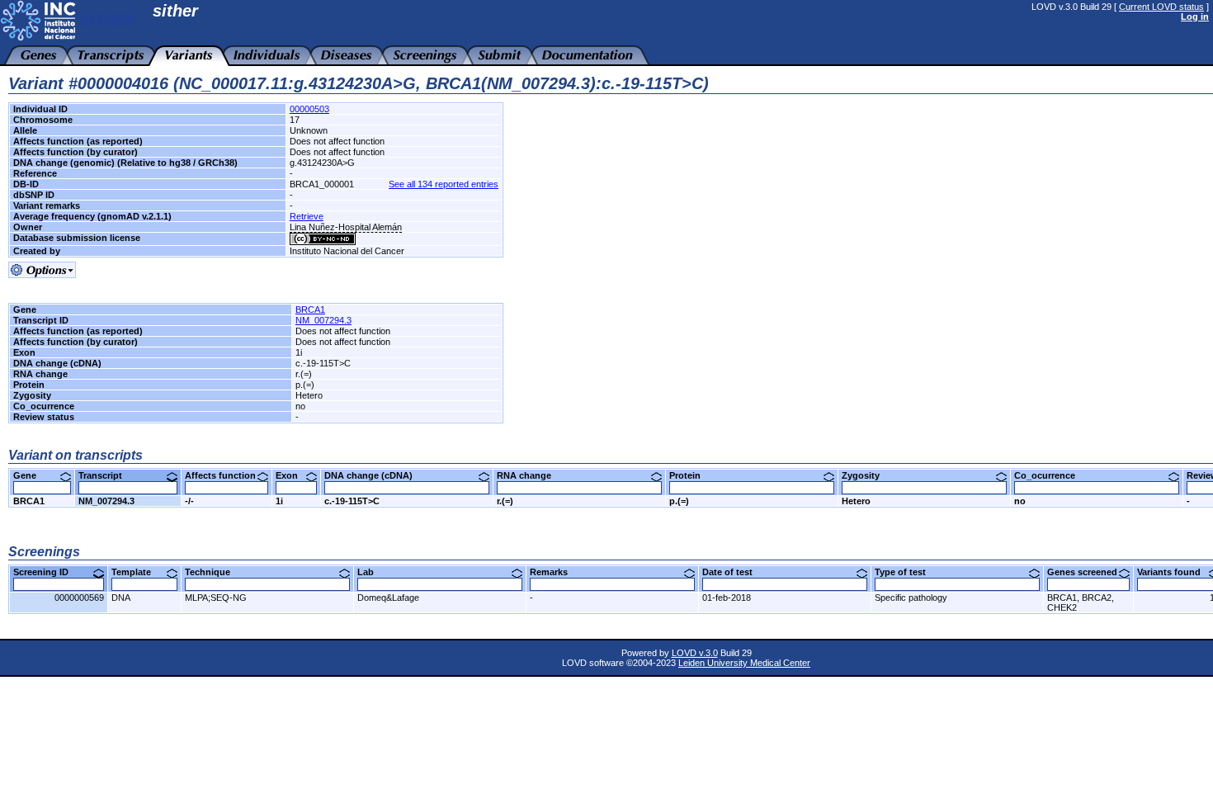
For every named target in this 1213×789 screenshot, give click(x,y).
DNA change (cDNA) (374, 475)
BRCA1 (310, 309)
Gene (31, 475)
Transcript (106, 475)
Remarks (555, 572)
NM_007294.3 (323, 320)
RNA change (530, 475)
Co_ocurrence (1051, 475)
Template (137, 572)
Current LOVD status (1161, 7)
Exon (293, 475)
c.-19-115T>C (352, 501)
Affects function (226, 475)
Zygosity (867, 475)
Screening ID (47, 572)
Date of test (733, 572)
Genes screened (1088, 572)
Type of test (906, 572)
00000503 (309, 109)
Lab (371, 572)
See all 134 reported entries (443, 184)
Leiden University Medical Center (744, 663)
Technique (214, 572)
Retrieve (306, 216)
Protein (691, 475)
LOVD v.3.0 (695, 653)
